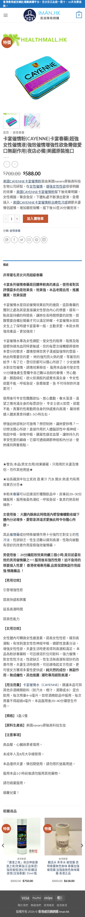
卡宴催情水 (31, 685)
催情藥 (15, 534)
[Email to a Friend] (29, 239)
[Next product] (7, 164)
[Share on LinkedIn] (44, 239)
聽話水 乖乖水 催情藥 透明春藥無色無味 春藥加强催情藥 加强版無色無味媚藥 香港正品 (63, 868)
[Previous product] (15, 164)
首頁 (6, 132)
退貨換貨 (62, 905)
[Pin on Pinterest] (36, 239)
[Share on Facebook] (14, 239)
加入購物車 (35, 218)
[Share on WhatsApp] (7, 239)
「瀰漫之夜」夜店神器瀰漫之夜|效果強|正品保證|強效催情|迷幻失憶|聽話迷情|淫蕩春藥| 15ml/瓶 (22, 868)
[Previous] (10, 70)
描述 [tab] (6, 264)
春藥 (16, 494)
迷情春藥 (18, 132)
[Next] (75, 70)
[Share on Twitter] (21, 239)
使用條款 (49, 905)
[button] (5, 15)
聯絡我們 (36, 905)
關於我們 (23, 905)
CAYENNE (50, 685)
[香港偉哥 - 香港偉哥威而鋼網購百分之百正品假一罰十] (42, 15)
